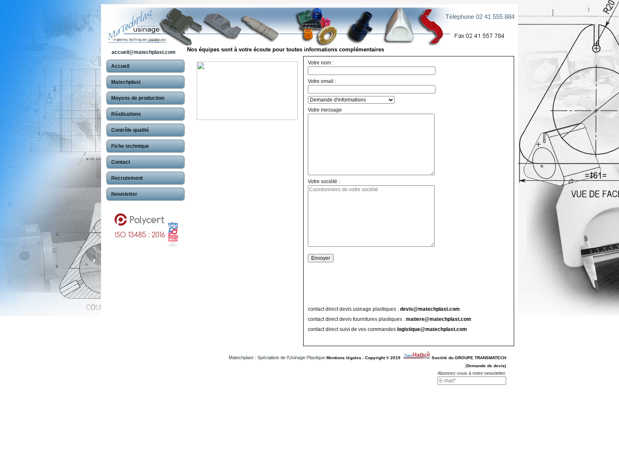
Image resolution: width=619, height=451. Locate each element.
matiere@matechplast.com (438, 319)
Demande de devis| (486, 365)
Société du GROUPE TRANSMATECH (469, 357)
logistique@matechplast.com (432, 329)
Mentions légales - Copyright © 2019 (364, 357)
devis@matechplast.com (430, 309)
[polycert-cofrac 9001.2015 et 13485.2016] (145, 225)
